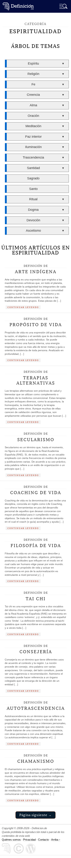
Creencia (33, 95)
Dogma (33, 210)
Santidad (33, 168)
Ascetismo (33, 230)
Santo (33, 189)
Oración (33, 116)
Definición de (35, 269)
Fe (33, 84)
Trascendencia (33, 157)
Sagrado (33, 178)
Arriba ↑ (55, 839)
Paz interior (33, 136)
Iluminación (33, 147)
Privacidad (29, 839)
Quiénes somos (11, 839)
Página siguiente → (35, 815)
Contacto (43, 839)
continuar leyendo (23, 307)
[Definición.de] (18, 6)
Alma (33, 105)
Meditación (33, 126)
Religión (33, 74)
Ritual (33, 199)
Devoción (33, 220)
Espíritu (33, 63)
